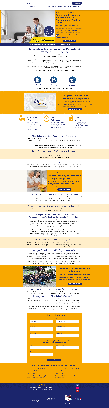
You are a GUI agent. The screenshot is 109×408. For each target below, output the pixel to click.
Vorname (32, 318)
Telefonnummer (34, 333)
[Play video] (40, 102)
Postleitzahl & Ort (60, 326)
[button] (39, 399)
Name (32, 345)
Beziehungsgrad (34, 352)
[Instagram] (77, 388)
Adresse (32, 326)
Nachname (59, 318)
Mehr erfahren (31, 373)
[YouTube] (77, 391)
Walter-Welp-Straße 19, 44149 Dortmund (42, 44)
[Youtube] (80, 399)
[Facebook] (77, 385)
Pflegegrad (59, 333)
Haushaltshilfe (37, 85)
